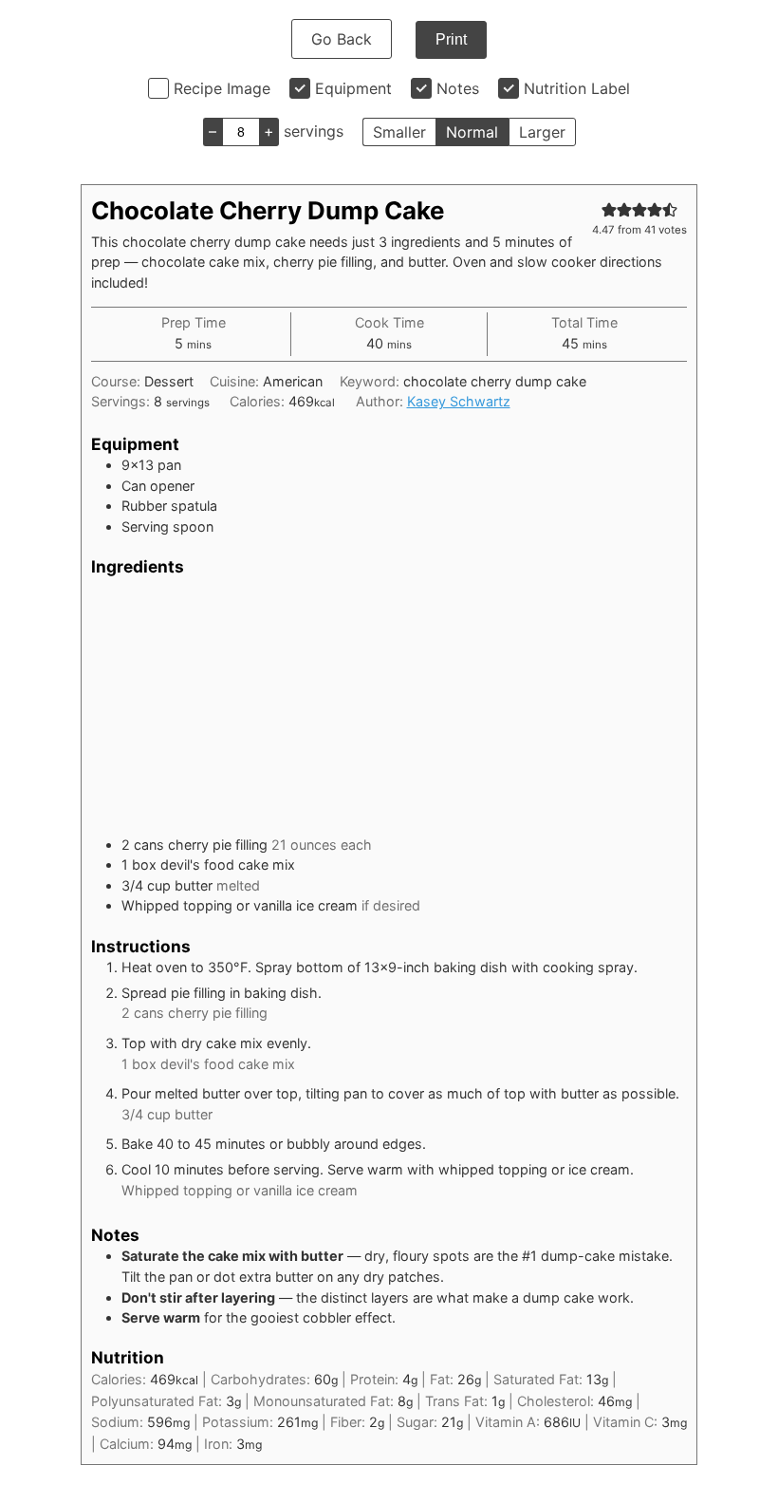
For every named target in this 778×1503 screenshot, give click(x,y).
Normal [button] (472, 131)
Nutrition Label (577, 88)
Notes (457, 88)
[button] (609, 209)
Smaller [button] (399, 131)
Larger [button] (542, 131)
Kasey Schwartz (458, 401)
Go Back (341, 38)
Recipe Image (222, 88)
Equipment (353, 88)
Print (451, 39)
